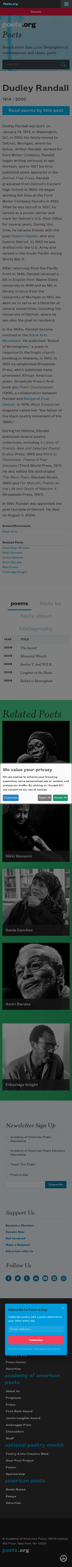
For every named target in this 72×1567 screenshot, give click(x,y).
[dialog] (36, 783)
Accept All (60, 797)
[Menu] (66, 4)
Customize (11, 797)
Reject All (44, 797)
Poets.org (10, 4)
